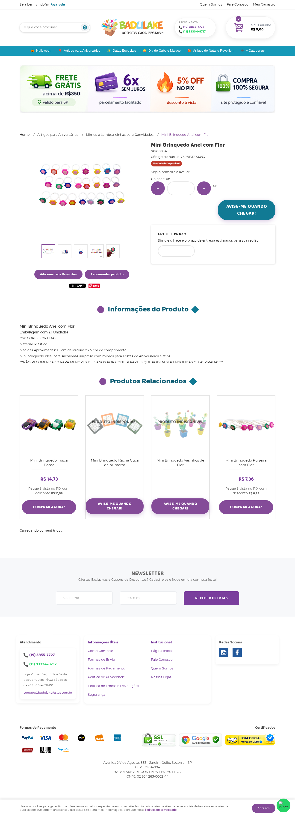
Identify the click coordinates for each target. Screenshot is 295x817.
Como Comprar (100, 651)
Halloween (43, 50)
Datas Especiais (124, 50)
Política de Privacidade (106, 677)
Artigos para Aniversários (82, 50)
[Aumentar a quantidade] (204, 188)
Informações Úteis (103, 642)
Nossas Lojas (161, 677)
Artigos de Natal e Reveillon (213, 50)
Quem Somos (211, 4)
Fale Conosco (237, 4)
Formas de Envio (101, 659)
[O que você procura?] (85, 27)
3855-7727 (193, 27)
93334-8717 (194, 31)
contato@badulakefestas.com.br (48, 692)
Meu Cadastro (264, 4)
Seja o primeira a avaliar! (171, 172)
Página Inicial (162, 651)
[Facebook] (237, 652)
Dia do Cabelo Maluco (164, 50)
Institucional (161, 642)
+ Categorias (255, 50)
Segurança (96, 694)
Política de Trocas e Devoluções (113, 686)
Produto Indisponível (115, 425)
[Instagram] (223, 652)
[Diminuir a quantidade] (158, 188)
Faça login (57, 4)
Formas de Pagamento (106, 668)
